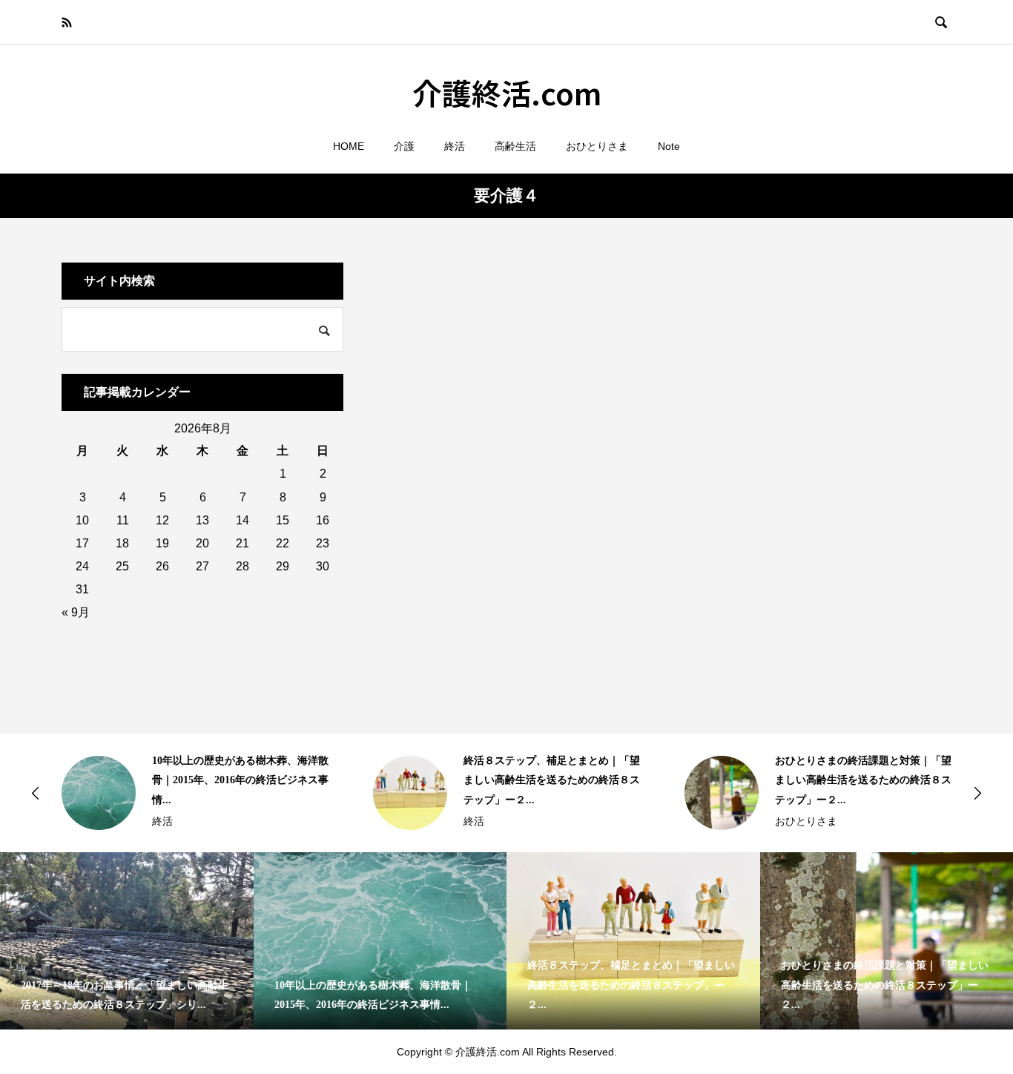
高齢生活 (515, 146)
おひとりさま (597, 146)
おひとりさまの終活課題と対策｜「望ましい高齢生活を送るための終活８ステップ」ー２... (863, 780)
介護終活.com (506, 93)
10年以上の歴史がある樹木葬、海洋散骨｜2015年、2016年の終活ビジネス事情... (240, 780)
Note (669, 146)
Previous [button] (35, 792)
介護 (404, 146)
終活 (454, 146)
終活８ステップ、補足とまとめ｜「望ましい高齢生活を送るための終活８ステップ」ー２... (551, 780)
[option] (195, 793)
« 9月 (76, 612)
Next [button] (977, 792)
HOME (348, 146)
